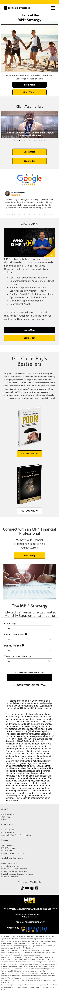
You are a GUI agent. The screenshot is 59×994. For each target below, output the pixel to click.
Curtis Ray (5, 817)
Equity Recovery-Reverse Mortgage (17, 874)
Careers (4, 819)
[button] (4, 124)
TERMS (33, 922)
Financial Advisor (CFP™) (12, 866)
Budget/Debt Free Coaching (14, 869)
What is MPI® (7, 845)
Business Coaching (9, 877)
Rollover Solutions (9, 864)
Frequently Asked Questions (13, 853)
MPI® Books (6, 851)
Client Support (7, 830)
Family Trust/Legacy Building (14, 871)
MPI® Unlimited (8, 814)
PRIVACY (40, 922)
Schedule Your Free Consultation (16, 835)
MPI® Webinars (8, 848)
